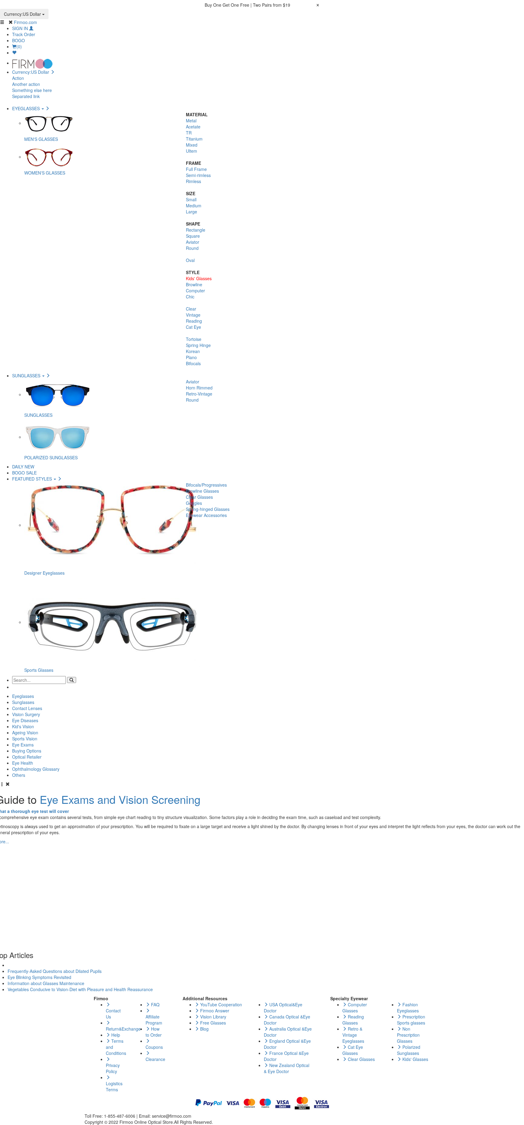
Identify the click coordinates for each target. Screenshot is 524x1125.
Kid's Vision (23, 726)
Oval (190, 260)
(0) (19, 46)
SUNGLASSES (27, 375)
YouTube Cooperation (220, 1004)
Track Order (23, 34)
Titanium (194, 139)
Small (191, 199)
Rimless (193, 181)
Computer (195, 290)
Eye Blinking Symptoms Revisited (39, 977)
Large (191, 212)
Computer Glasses (354, 1007)
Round (192, 248)
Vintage (193, 315)
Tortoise (193, 339)
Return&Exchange (123, 1029)
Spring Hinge (198, 345)
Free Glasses (212, 1023)
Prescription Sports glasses (411, 1020)
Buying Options (26, 751)
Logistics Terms (114, 1086)
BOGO (18, 40)
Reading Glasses (353, 1020)
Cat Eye (193, 327)
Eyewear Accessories (206, 515)
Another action (26, 84)
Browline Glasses (202, 491)
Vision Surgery (26, 714)
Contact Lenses (27, 708)
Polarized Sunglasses (408, 1050)
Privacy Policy (113, 1068)
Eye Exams (23, 745)
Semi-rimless (198, 175)
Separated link (26, 96)
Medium (193, 205)
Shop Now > (303, 5)
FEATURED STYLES (32, 479)
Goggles (194, 503)
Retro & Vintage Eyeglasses (353, 1035)
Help (115, 1035)
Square (193, 236)
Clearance (155, 1059)
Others (18, 775)
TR (189, 133)
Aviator (192, 242)
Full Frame (196, 169)
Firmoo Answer (214, 1011)
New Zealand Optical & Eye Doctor (286, 1068)
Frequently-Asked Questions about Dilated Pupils (55, 971)
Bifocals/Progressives (206, 485)
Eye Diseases (25, 720)
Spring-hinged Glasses (208, 509)
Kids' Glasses (199, 278)
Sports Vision (24, 739)
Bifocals (193, 363)
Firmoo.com (25, 22)
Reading (194, 321)
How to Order (154, 1032)
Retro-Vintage (199, 394)
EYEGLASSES (26, 108)
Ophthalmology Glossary (35, 769)
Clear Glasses (199, 497)
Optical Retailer (27, 757)
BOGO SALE (24, 473)
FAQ (155, 1004)
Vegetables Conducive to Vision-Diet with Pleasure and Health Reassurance (80, 989)
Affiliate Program (154, 1020)
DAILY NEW (23, 467)
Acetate (193, 127)
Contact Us (113, 1014)
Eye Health (22, 763)
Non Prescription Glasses (408, 1035)
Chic (190, 297)
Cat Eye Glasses (352, 1050)
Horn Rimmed (199, 388)
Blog (204, 1029)
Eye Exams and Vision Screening (120, 799)
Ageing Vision (25, 732)
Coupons (154, 1047)
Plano (191, 357)
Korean (193, 351)
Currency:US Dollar (23, 14)
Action (18, 78)
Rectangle (195, 230)
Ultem (191, 151)
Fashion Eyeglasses (408, 1007)
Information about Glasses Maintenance (46, 983)
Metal (191, 120)
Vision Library (212, 1017)
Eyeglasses (23, 696)
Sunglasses (23, 702)
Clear (191, 309)
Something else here (32, 90)
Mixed (191, 145)
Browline (194, 284)
